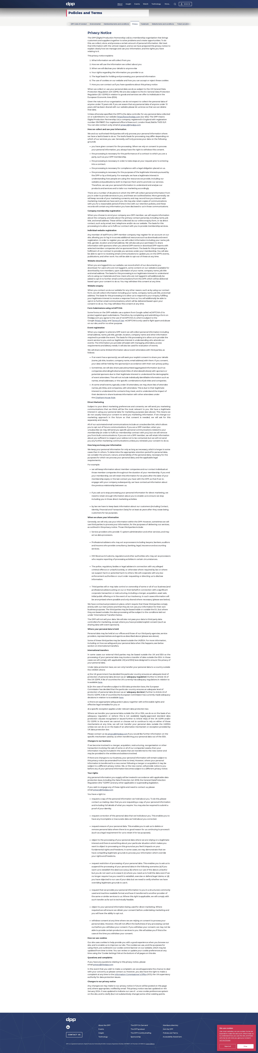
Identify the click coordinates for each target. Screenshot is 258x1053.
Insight (101, 1033)
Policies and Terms (170, 1033)
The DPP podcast (138, 1029)
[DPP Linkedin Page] (68, 1027)
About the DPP (104, 1025)
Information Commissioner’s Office (131, 974)
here (100, 682)
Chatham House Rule (105, 398)
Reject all (228, 1046)
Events (101, 1029)
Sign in (187, 4)
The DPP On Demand (139, 1025)
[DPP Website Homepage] (71, 1020)
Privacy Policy (101, 321)
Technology (103, 1037)
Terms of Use (118, 321)
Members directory (170, 1025)
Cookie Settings (150, 1044)
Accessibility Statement (172, 1037)
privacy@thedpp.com (131, 125)
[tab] (78, 24)
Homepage (70, 4)
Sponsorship (136, 1037)
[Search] (175, 4)
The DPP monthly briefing (141, 1033)
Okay (245, 1046)
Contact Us (74, 1035)
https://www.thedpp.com (128, 117)
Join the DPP (168, 1029)
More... (167, 4)
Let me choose (224, 1040)
